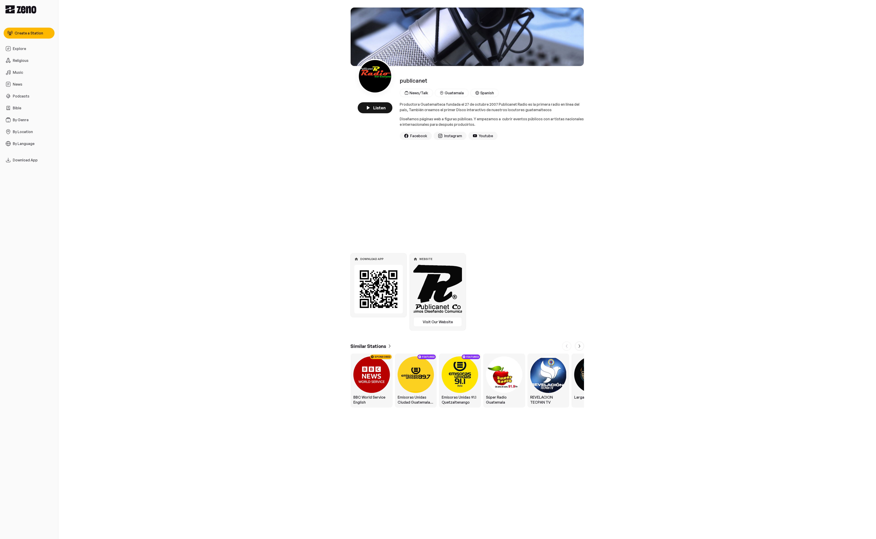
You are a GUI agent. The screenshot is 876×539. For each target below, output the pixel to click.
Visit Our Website (438, 322)
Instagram (453, 136)
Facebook (418, 136)
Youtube (486, 136)
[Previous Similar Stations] (566, 346)
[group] (467, 380)
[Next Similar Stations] (579, 346)
